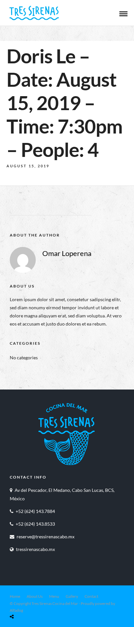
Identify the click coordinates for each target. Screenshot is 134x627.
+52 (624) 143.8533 (35, 524)
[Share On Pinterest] (37, 601)
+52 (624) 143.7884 (35, 511)
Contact (91, 596)
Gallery (72, 596)
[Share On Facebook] (19, 601)
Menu (54, 596)
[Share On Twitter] (28, 601)
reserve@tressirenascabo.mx (45, 536)
